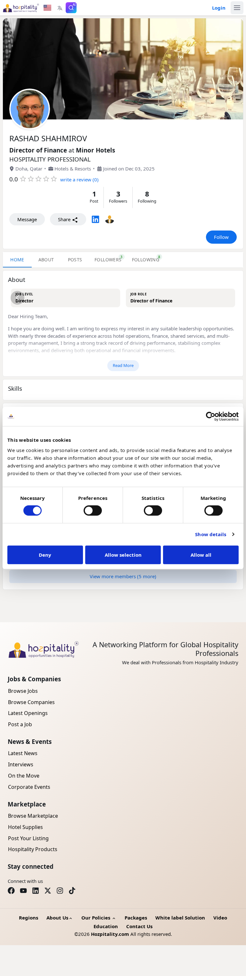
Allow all (201, 555)
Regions (28, 917)
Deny (45, 555)
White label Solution (180, 917)
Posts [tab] (75, 260)
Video (220, 917)
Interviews (20, 764)
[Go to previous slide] (17, 298)
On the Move (23, 775)
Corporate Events (29, 786)
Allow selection (123, 555)
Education (106, 926)
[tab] (108, 259)
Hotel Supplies (25, 827)
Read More (123, 365)
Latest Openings (28, 713)
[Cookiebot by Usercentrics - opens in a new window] (211, 416)
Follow (221, 237)
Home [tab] (17, 260)
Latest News (22, 753)
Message (27, 219)
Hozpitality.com (110, 934)
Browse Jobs (23, 690)
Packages (136, 917)
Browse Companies (31, 702)
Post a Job (20, 724)
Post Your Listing (28, 838)
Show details (210, 534)
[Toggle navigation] (237, 7)
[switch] (93, 510)
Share (65, 219)
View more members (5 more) (123, 576)
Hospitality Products (32, 849)
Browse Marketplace (33, 815)
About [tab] (46, 260)
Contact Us (139, 926)
